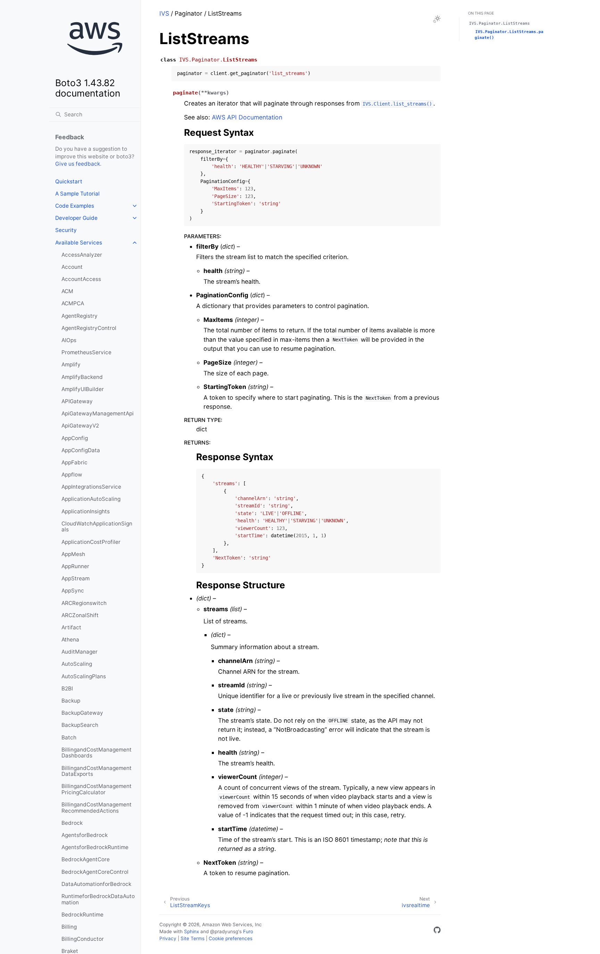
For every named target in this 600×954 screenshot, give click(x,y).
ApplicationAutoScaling (90, 499)
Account (72, 267)
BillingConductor (82, 939)
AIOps (68, 340)
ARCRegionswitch (84, 603)
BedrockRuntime (82, 914)
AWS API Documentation (247, 117)
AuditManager (79, 651)
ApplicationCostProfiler (90, 542)
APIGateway (77, 401)
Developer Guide (76, 218)
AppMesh (73, 554)
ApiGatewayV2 (80, 425)
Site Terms (193, 938)
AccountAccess (81, 279)
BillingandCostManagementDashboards (96, 752)
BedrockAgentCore (85, 859)
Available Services (78, 242)
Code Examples (74, 205)
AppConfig (74, 438)
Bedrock (72, 823)
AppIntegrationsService (91, 486)
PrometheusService (86, 352)
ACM (67, 291)
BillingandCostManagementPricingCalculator (96, 789)
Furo (248, 931)
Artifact (71, 627)
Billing (69, 926)
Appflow (71, 474)
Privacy (167, 938)
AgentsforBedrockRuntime (94, 847)
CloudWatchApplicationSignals (96, 526)
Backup (70, 700)
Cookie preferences (230, 938)
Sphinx (191, 931)
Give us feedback (77, 163)
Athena (70, 639)
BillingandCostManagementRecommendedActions (96, 807)
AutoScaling (76, 664)
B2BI (67, 688)
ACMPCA (72, 303)
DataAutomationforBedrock (96, 884)
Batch (68, 737)
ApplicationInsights (85, 511)
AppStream (75, 578)
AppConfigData (80, 450)
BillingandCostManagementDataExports (96, 771)
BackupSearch (79, 725)
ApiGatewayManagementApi (97, 413)
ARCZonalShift (80, 615)
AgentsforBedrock (84, 835)
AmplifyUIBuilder (82, 389)
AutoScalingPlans (83, 676)
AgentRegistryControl (88, 328)
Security (66, 230)
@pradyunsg (224, 931)
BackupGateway (82, 713)
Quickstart (68, 181)
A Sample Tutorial (77, 193)
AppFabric (74, 462)
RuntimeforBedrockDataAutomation (98, 899)
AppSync (72, 590)
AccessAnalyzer (81, 254)
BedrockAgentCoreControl (94, 872)
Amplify (71, 364)
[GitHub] (437, 931)
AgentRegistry (79, 316)
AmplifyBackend (82, 377)
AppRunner (75, 566)
